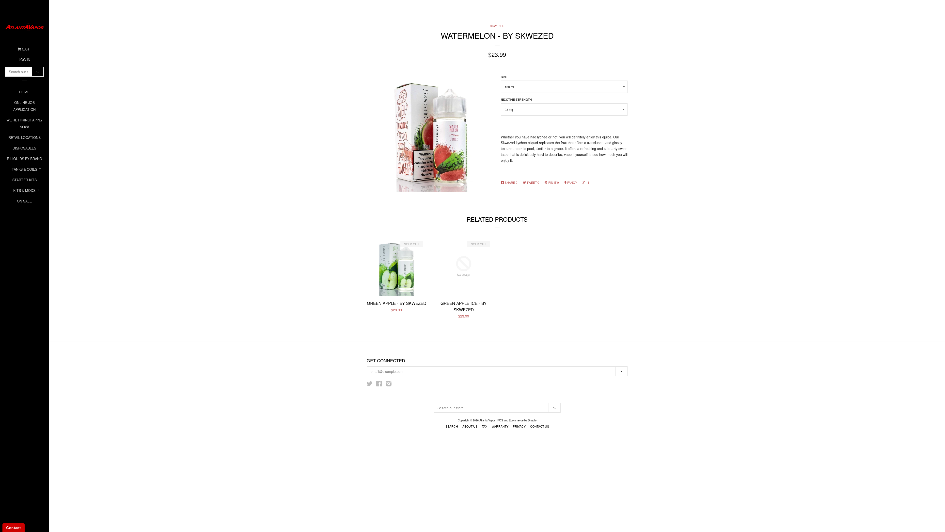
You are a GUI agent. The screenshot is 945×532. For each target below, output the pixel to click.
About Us (469, 426)
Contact (13, 528)
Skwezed (497, 26)
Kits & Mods (24, 190)
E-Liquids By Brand (24, 158)
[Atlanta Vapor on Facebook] (379, 384)
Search (451, 426)
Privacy (519, 426)
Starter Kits (24, 179)
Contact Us (539, 426)
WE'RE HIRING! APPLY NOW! (24, 123)
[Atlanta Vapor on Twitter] (370, 384)
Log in (24, 59)
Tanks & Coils (24, 169)
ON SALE (24, 201)
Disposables (24, 148)
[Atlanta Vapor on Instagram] (389, 384)
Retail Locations (24, 137)
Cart (26, 49)
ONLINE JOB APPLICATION (24, 106)
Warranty (500, 426)
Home (24, 91)
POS (500, 420)
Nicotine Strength (516, 100)
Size (504, 77)
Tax (484, 426)
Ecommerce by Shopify (523, 420)
